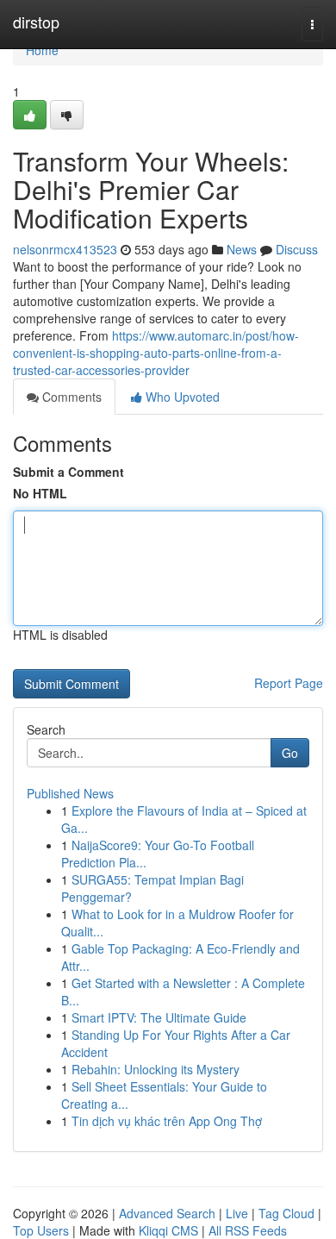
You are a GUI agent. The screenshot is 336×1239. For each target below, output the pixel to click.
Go (290, 752)
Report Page (288, 682)
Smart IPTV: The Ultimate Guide (159, 1017)
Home (42, 50)
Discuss (297, 249)
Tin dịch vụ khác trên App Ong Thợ (167, 1120)
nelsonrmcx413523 (65, 249)
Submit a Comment (68, 471)
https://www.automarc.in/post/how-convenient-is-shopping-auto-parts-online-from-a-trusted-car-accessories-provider (156, 353)
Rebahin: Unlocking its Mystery (156, 1069)
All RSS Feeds (247, 1230)
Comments (70, 396)
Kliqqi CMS (168, 1230)
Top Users (41, 1230)
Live (237, 1213)
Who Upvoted (181, 396)
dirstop (36, 21)
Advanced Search (167, 1213)
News (242, 249)
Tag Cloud (286, 1213)
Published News (70, 793)
